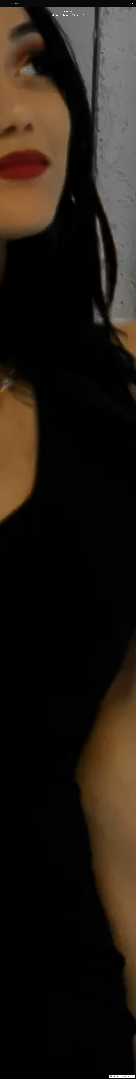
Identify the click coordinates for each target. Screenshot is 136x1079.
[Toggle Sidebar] (132, 3)
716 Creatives (11, 3)
